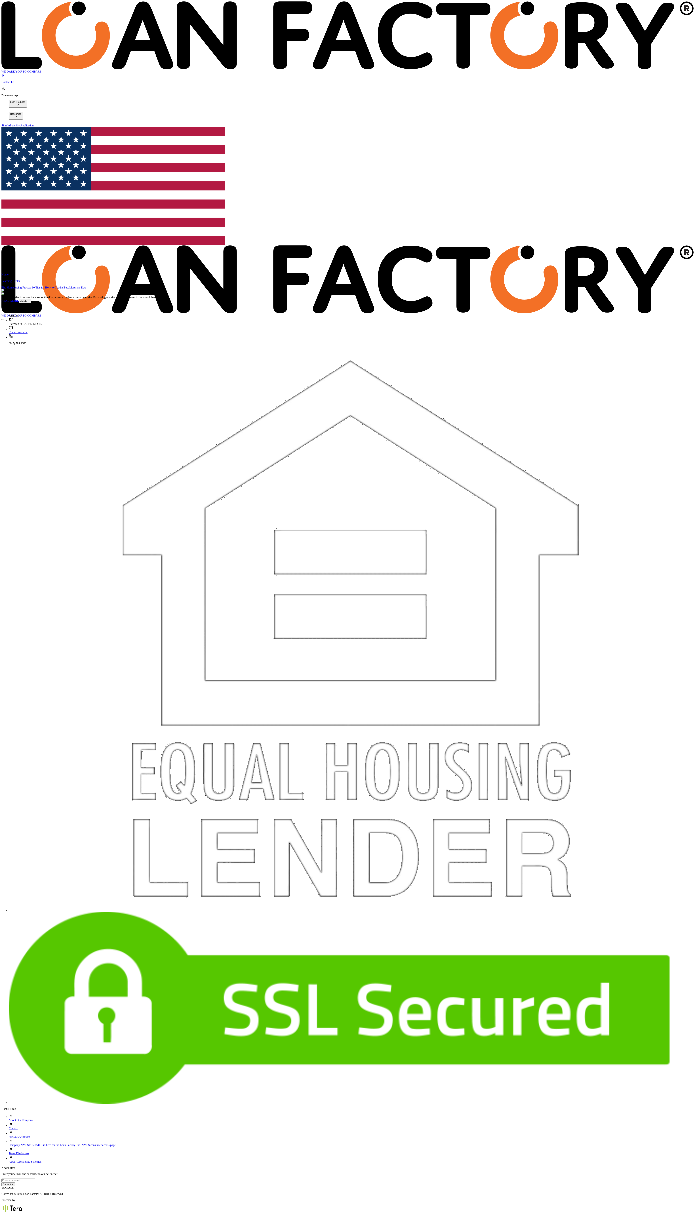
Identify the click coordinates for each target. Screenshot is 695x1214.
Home (5, 274)
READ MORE (10, 300)
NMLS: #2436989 (19, 1136)
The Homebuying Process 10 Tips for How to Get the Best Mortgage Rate (43, 287)
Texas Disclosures (19, 1153)
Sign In (5, 125)
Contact (13, 1128)
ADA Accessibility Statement (25, 1161)
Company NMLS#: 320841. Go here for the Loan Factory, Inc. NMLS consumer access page (62, 1145)
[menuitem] (18, 104)
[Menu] (2, 319)
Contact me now (18, 332)
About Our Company (21, 1120)
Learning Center (10, 281)
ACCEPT (25, 301)
